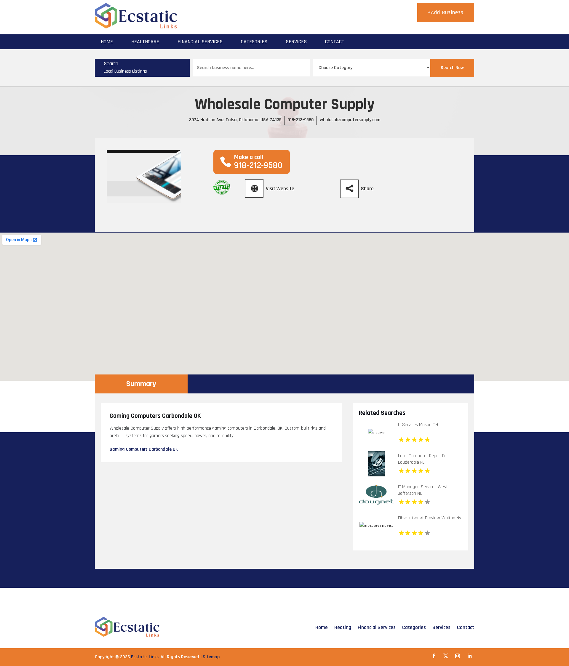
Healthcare (145, 41)
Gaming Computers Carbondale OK (144, 449)
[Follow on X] (445, 656)
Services (296, 41)
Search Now (452, 68)
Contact (334, 41)
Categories (254, 41)
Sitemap (211, 657)
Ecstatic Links (145, 657)
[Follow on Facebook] (434, 656)
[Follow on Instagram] (457, 656)
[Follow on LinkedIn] (469, 656)
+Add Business (445, 12)
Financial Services (200, 41)
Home (107, 41)
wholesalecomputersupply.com (350, 120)
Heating (342, 627)
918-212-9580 (300, 120)
